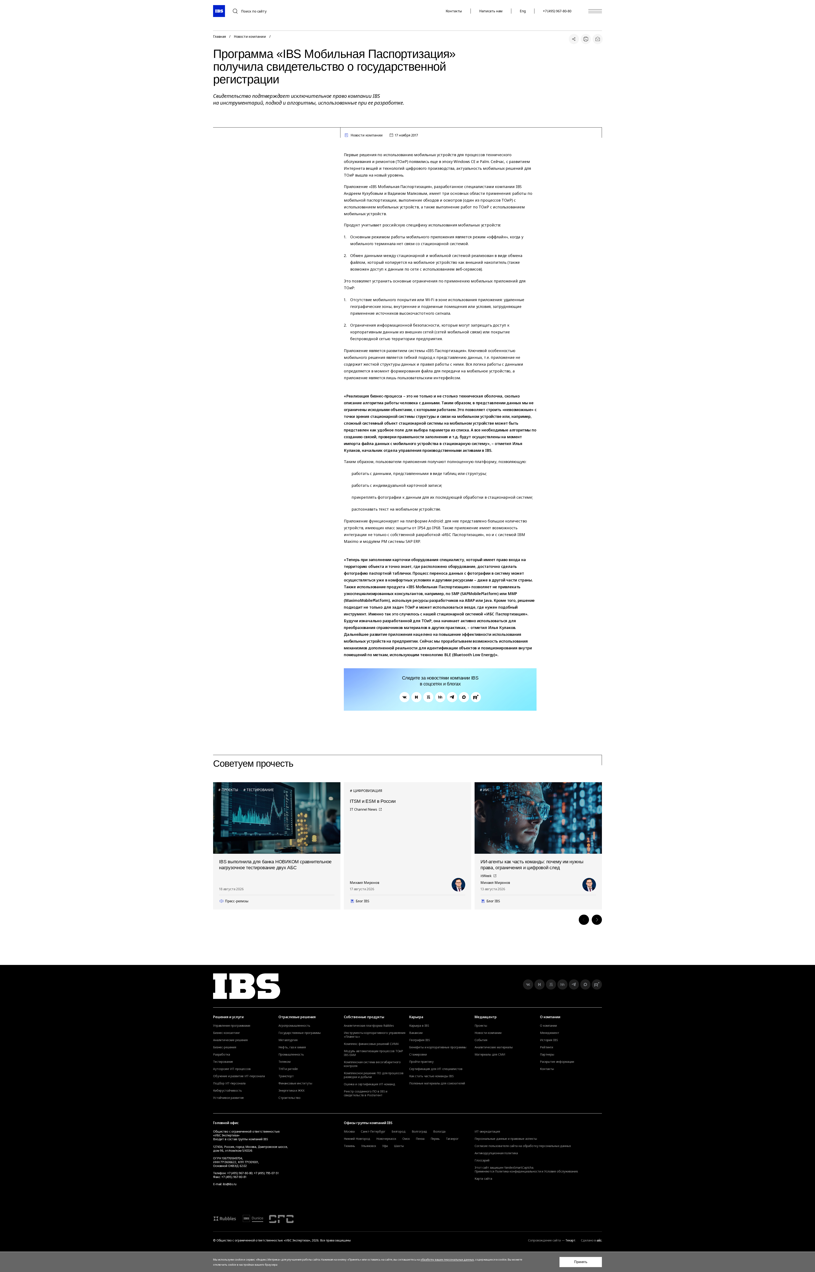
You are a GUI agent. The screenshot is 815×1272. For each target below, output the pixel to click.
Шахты (399, 1146)
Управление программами (231, 1026)
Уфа (385, 1146)
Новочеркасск (386, 1139)
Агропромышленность (294, 1026)
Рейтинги (546, 1047)
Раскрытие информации (557, 1062)
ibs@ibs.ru (229, 1184)
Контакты (454, 11)
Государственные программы (299, 1033)
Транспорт (286, 1076)
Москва (349, 1131)
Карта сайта (483, 1179)
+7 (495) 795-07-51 (266, 1173)
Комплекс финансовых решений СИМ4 (371, 1044)
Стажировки (418, 1054)
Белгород (399, 1131)
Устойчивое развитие (228, 1098)
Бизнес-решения (224, 1047)
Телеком (284, 1062)
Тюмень (349, 1146)
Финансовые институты (295, 1083)
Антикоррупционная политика (496, 1153)
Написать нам (491, 11)
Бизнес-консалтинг (226, 1033)
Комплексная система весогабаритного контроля (372, 1064)
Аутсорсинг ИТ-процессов (232, 1069)
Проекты (481, 1026)
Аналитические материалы (494, 1047)
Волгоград (419, 1131)
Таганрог (452, 1139)
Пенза (420, 1139)
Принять (580, 1262)
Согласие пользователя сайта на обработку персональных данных (523, 1146)
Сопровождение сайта (544, 1240)
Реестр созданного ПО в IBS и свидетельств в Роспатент (365, 1093)
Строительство (289, 1098)
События (481, 1040)
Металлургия (287, 1040)
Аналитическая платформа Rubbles (369, 1026)
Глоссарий (482, 1160)
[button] (584, 920)
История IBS (549, 1040)
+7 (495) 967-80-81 (233, 1177)
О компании (548, 1026)
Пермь (435, 1139)
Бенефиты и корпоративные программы (437, 1047)
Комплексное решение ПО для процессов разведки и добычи (373, 1075)
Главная (219, 36)
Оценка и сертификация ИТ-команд (369, 1084)
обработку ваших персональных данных (447, 1259)
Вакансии (416, 1033)
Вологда (439, 1131)
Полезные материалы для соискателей (437, 1083)
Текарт (570, 1240)
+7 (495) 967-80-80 (557, 11)
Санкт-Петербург (373, 1131)
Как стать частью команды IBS (431, 1076)
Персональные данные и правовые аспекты (506, 1139)
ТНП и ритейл (288, 1069)
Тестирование (223, 1062)
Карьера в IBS (419, 1026)
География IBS (419, 1040)
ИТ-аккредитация (487, 1131)
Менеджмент (549, 1033)
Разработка (221, 1054)
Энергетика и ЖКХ (291, 1090)
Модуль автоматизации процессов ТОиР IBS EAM (373, 1053)
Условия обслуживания (561, 1171)
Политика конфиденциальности (518, 1171)
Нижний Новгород (357, 1139)
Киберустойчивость (227, 1090)
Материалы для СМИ (490, 1054)
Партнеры (547, 1054)
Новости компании (250, 36)
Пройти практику (421, 1062)
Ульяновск (368, 1146)
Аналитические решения (230, 1040)
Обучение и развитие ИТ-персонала (239, 1076)
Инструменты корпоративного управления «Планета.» (374, 1035)
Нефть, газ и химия (292, 1047)
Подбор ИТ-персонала (229, 1083)
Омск (406, 1139)
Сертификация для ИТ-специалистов (435, 1069)
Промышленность (291, 1054)
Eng (523, 11)
